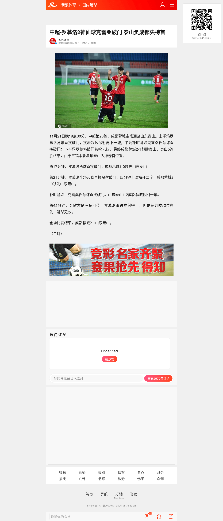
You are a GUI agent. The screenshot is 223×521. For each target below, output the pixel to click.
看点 (140, 472)
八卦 (82, 478)
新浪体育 (68, 4)
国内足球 (89, 4)
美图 (101, 472)
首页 (89, 494)
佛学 (140, 478)
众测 (160, 478)
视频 (62, 472)
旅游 (121, 478)
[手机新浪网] (52, 5)
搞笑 (62, 478)
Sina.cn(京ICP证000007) (100, 505)
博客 (121, 472)
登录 (134, 494)
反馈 (119, 494)
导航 (104, 494)
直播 (82, 472)
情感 (101, 478)
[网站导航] (172, 4)
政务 (160, 472)
